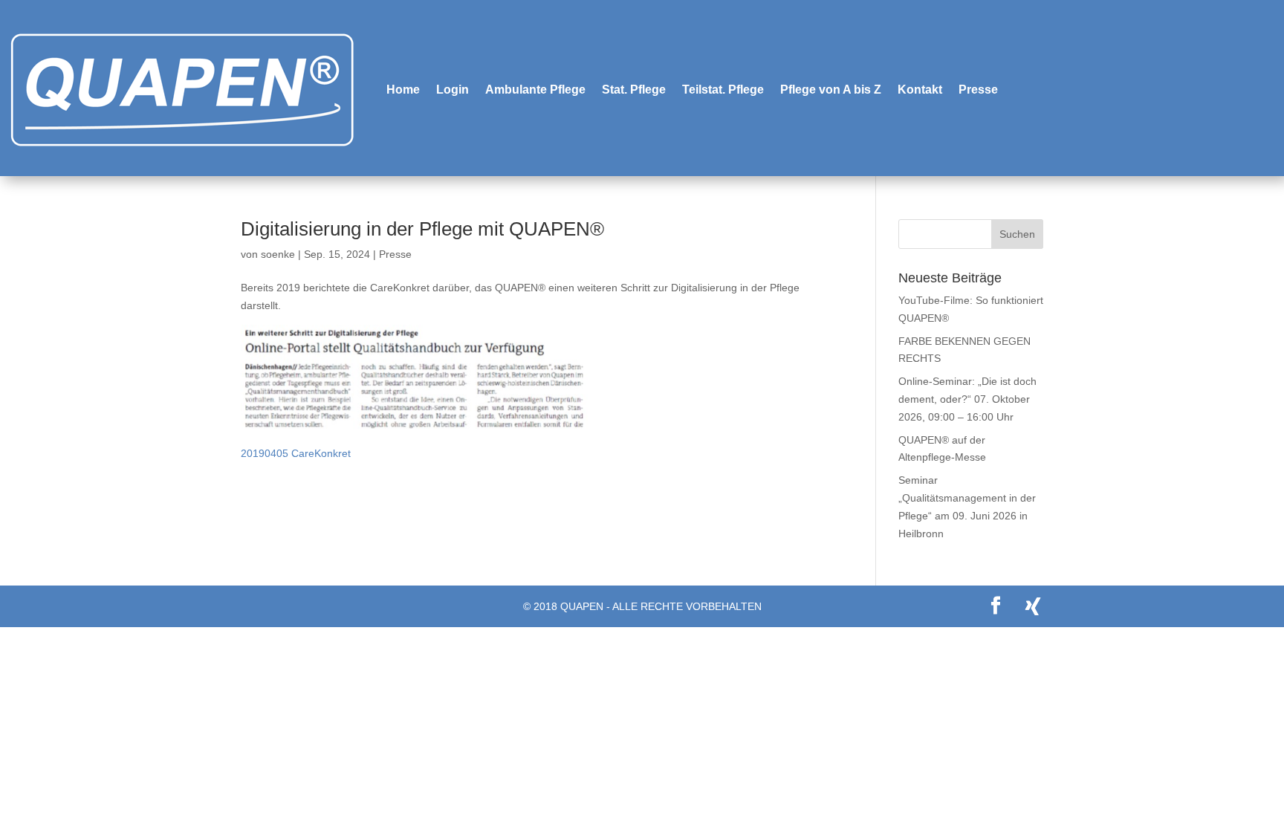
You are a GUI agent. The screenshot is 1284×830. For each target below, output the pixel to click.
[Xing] (1033, 606)
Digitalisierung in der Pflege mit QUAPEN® (422, 229)
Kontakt (920, 89)
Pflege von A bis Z (830, 89)
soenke (278, 254)
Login (452, 89)
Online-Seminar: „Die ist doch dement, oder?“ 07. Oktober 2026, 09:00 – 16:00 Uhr (967, 399)
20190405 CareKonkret (296, 453)
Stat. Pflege (634, 89)
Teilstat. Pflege (723, 89)
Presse (978, 89)
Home (403, 89)
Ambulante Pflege (535, 89)
